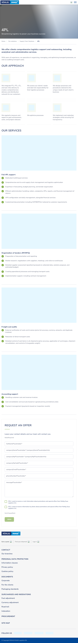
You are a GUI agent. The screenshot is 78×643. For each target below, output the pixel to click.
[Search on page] (71, 2)
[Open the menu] (75, 2)
